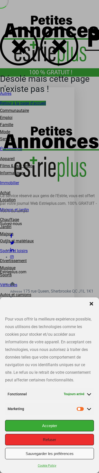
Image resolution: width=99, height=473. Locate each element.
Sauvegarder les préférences (50, 453)
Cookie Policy (47, 465)
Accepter (49, 426)
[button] (91, 303)
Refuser (49, 439)
